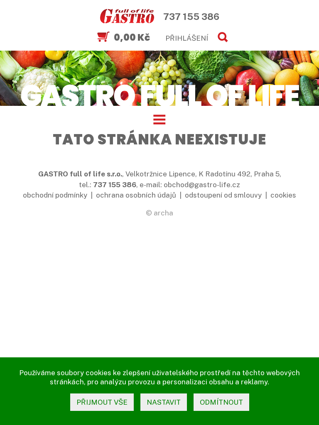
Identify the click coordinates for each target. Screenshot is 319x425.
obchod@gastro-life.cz (202, 185)
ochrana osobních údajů (136, 195)
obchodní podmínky (55, 195)
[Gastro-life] (127, 16)
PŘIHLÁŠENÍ (186, 38)
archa (163, 213)
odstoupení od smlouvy (223, 195)
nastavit (164, 402)
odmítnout (221, 402)
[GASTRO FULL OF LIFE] (159, 95)
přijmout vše (102, 402)
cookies (283, 195)
